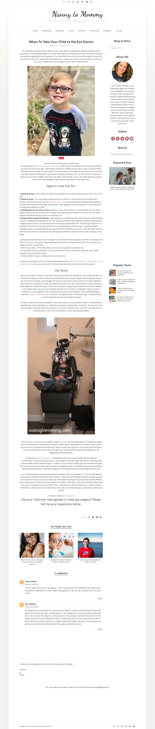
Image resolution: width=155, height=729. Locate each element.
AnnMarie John (47, 726)
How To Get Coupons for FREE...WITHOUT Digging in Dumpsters (126, 281)
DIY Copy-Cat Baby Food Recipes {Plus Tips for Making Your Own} (125, 299)
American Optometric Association (47, 166)
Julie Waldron (30, 604)
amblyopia (63, 442)
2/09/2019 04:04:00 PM (31, 607)
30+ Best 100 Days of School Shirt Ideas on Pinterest (125, 273)
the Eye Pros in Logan (57, 202)
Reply (100, 598)
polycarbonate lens (44, 458)
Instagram (69, 496)
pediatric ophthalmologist (39, 294)
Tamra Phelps (31, 581)
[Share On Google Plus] (101, 517)
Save (62, 158)
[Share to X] (93, 517)
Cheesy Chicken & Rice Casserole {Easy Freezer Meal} (125, 290)
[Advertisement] (122, 227)
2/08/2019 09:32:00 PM (31, 584)
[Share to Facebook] (89, 517)
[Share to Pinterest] (97, 517)
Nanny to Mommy (77, 14)
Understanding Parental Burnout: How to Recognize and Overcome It (122, 188)
